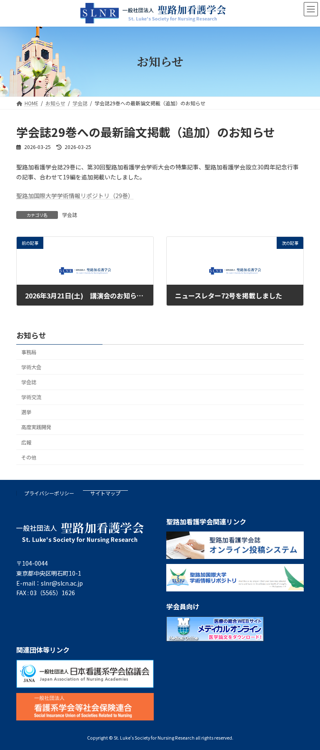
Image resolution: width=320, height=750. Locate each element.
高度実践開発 (36, 427)
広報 (26, 442)
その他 (28, 457)
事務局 (28, 352)
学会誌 (69, 214)
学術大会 (31, 367)
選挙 (26, 412)
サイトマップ (105, 493)
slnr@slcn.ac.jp (62, 583)
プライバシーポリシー (49, 493)
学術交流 (31, 397)
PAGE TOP (302, 717)
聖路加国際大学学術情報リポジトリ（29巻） (75, 195)
